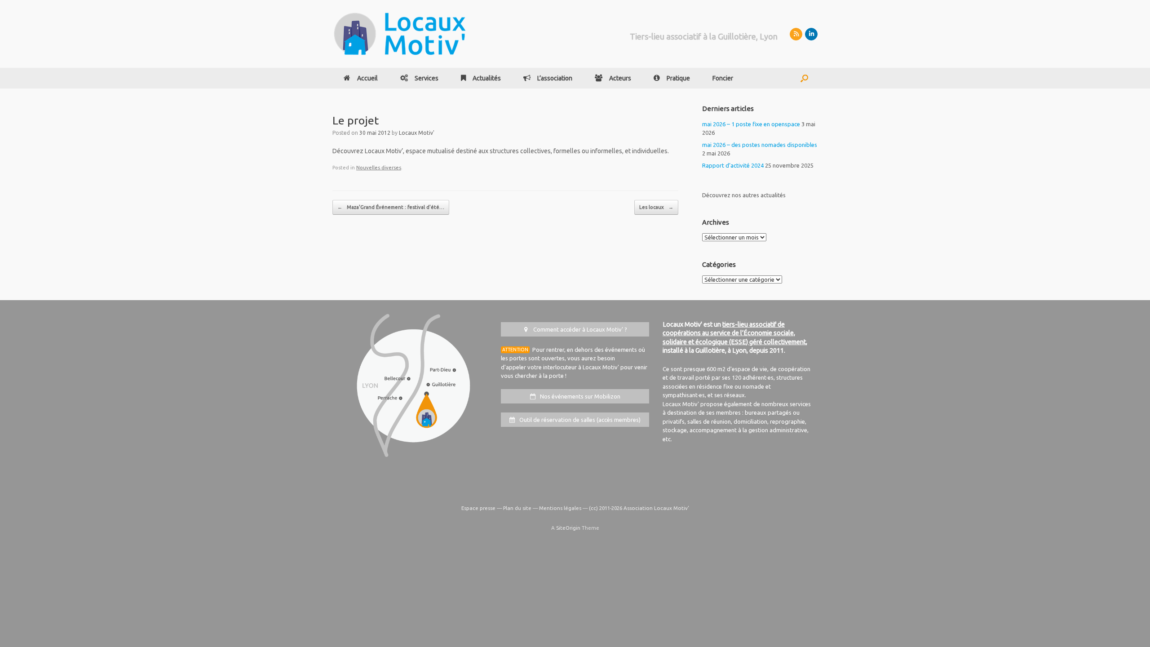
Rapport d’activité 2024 (733, 165)
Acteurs (620, 78)
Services (426, 78)
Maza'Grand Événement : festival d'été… (390, 207)
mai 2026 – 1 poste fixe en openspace (751, 124)
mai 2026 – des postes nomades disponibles (759, 145)
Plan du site (517, 508)
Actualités (487, 78)
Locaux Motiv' (416, 133)
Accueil (367, 78)
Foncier (722, 78)
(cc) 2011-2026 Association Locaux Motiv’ (639, 508)
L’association (554, 78)
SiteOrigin (568, 528)
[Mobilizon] (796, 34)
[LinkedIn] (811, 34)
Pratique (678, 78)
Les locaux (656, 207)
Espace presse (478, 508)
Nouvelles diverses (378, 167)
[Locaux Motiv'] (399, 34)
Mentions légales (560, 508)
